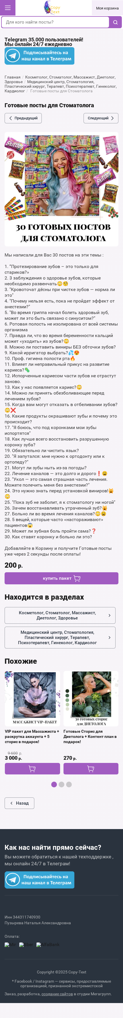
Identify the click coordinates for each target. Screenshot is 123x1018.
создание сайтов (57, 994)
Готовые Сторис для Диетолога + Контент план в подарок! (90, 736)
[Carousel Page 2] (61, 784)
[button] (7, 8)
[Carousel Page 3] (69, 784)
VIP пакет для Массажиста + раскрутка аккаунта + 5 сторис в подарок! (32, 736)
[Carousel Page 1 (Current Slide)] (54, 784)
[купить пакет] (32, 768)
